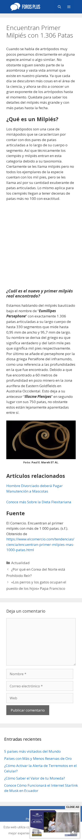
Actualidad (20, 562)
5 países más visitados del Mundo (32, 751)
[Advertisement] (41, 247)
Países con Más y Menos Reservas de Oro (38, 758)
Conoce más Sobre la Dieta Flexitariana (38, 501)
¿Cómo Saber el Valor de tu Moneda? (34, 778)
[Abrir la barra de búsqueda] (59, 6)
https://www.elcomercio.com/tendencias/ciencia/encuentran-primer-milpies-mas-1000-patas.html (40, 544)
